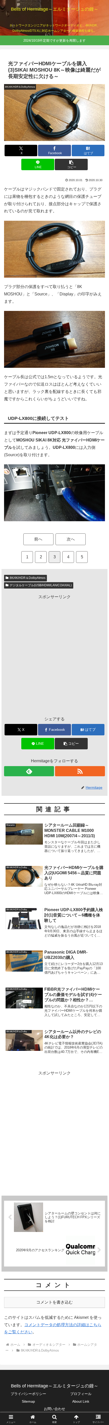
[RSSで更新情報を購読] (80, 771)
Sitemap (28, 1401)
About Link (80, 1401)
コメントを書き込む (54, 1302)
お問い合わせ (54, 1409)
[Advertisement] (54, 655)
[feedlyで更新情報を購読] (29, 771)
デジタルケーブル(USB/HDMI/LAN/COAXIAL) (41, 585)
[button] (71, 164)
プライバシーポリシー (28, 1394)
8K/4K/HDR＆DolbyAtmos (27, 578)
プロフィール (81, 1394)
